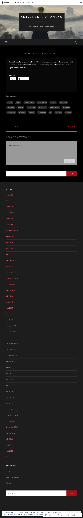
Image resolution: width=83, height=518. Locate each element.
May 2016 (9, 451)
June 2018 (9, 302)
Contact (9, 483)
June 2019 (9, 242)
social (31, 112)
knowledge (54, 107)
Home (8, 471)
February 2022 (11, 213)
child (18, 102)
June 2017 (9, 373)
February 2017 (11, 397)
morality (11, 112)
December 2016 (12, 409)
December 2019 (12, 224)
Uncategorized (15, 96)
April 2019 (9, 254)
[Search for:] (41, 173)
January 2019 (10, 266)
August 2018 (10, 290)
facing (53, 102)
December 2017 (12, 338)
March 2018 (10, 320)
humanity (31, 107)
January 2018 (10, 332)
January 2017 (10, 403)
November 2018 (12, 278)
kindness (42, 107)
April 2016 (9, 457)
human (20, 107)
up (51, 112)
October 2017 (11, 350)
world (68, 112)
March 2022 (10, 207)
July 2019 (9, 236)
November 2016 (12, 415)
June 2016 (9, 445)
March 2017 (10, 391)
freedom (63, 102)
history (11, 107)
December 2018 (12, 272)
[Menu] (6, 42)
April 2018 (9, 314)
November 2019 (12, 230)
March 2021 (10, 219)
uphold (59, 112)
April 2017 (9, 385)
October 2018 (11, 284)
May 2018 (9, 308)
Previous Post (12, 127)
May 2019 (9, 248)
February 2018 (11, 326)
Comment (69, 161)
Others (22, 112)
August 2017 (10, 361)
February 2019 (11, 260)
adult (10, 102)
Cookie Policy (43, 514)
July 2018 (9, 296)
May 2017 (9, 379)
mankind (66, 107)
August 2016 (10, 433)
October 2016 (11, 421)
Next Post (72, 127)
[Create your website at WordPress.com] (41, 2)
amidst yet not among (41, 16)
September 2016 (12, 427)
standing (42, 112)
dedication (42, 102)
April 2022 (9, 201)
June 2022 (9, 195)
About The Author (12, 477)
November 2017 (12, 344)
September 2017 (12, 356)
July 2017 (9, 367)
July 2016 (9, 439)
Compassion (29, 102)
